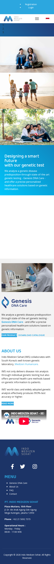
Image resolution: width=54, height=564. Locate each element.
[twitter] (22, 466)
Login (31, 7)
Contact (13, 493)
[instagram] (35, 466)
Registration (31, 4)
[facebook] (12, 466)
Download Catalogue (31, 335)
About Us (13, 486)
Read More (8, 403)
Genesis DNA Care (18, 483)
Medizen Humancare (26, 364)
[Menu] (37, 18)
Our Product (9, 335)
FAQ (11, 490)
